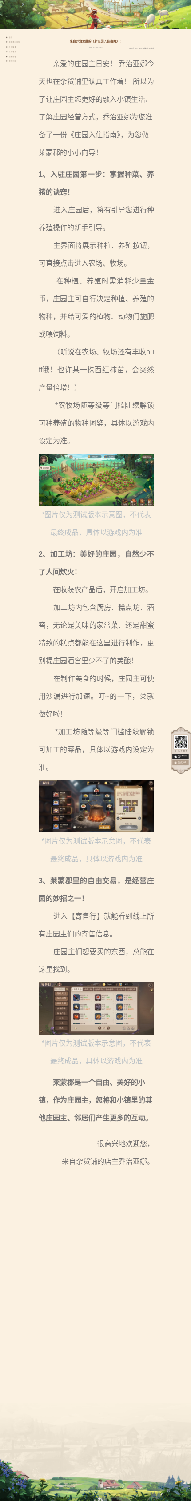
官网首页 (132, 48)
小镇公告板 (141, 48)
